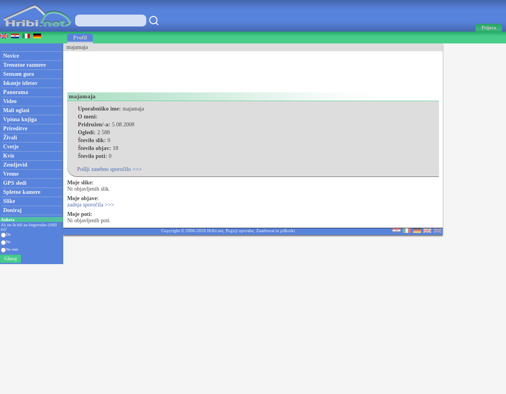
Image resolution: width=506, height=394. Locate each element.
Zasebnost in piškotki (275, 230)
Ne (8, 242)
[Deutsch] (417, 231)
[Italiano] (407, 231)
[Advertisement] (207, 69)
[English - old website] (438, 231)
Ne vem (12, 249)
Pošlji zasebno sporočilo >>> (109, 169)
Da (8, 234)
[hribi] (37, 30)
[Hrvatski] (396, 231)
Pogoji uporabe (240, 230)
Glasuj (10, 258)
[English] (427, 231)
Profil (80, 38)
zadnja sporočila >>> (90, 205)
